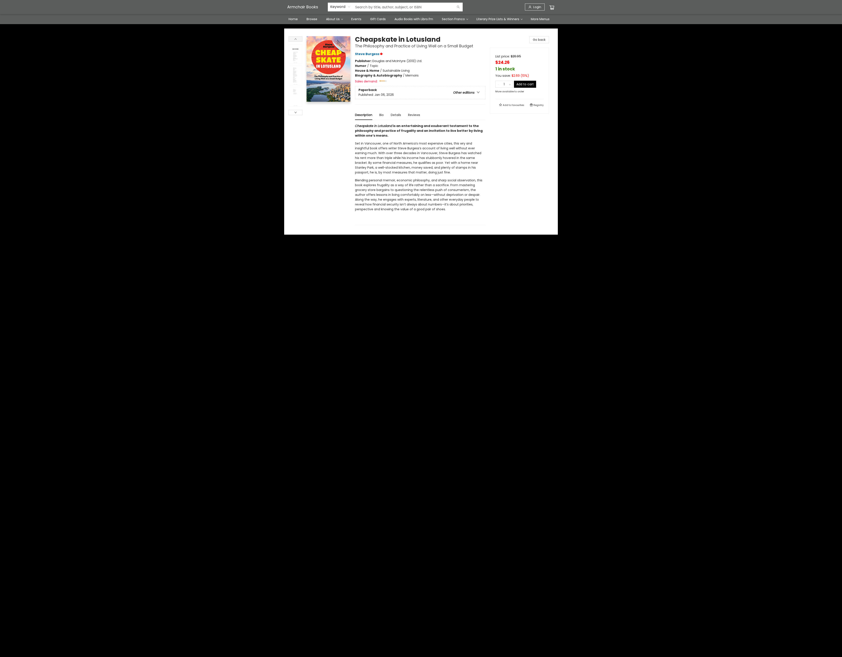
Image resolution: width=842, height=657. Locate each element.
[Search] (458, 7)
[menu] (421, 19)
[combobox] (340, 7)
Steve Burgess (367, 54)
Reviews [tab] (414, 115)
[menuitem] (293, 19)
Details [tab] (396, 115)
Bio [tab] (381, 115)
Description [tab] (363, 115)
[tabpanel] (420, 174)
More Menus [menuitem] (540, 19)
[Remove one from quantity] (498, 84)
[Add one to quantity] (510, 84)
